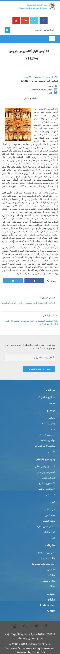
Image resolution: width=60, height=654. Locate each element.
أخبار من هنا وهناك (46, 552)
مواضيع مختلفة (48, 440)
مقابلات (51, 575)
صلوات (51, 599)
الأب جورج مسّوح (47, 483)
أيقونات (51, 593)
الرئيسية (49, 77)
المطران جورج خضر (45, 472)
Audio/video (47, 605)
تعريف (52, 402)
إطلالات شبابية (48, 558)
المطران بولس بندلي (45, 466)
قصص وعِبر (49, 569)
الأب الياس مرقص (46, 489)
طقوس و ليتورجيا (46, 434)
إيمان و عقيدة (48, 423)
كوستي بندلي (48, 477)
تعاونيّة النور (49, 509)
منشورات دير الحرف (45, 526)
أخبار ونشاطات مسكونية (43, 563)
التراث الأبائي (49, 532)
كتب (53, 537)
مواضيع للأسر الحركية (44, 446)
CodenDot (38, 652)
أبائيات (52, 418)
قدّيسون (27, 77)
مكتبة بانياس (49, 520)
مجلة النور (50, 515)
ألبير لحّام (50, 494)
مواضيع (38, 77)
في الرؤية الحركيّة (46, 397)
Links (52, 586)
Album (51, 610)
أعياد (53, 429)
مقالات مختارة (48, 580)
